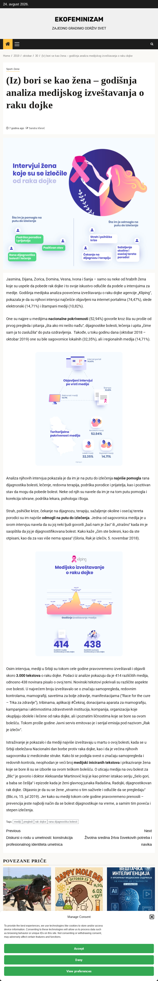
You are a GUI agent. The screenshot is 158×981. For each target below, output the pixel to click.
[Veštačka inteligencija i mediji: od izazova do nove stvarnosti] (131, 893)
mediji (17, 821)
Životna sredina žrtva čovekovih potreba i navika (118, 838)
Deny (78, 960)
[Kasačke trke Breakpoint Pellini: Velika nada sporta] (27, 893)
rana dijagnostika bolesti (63, 821)
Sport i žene (13, 69)
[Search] (152, 44)
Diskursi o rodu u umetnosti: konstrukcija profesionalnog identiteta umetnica (39, 838)
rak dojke (40, 821)
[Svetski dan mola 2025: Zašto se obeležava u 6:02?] (79, 893)
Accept (79, 948)
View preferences (79, 971)
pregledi (28, 821)
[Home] (8, 44)
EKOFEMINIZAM (79, 19)
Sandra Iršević (36, 128)
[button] (152, 917)
